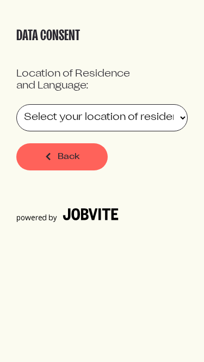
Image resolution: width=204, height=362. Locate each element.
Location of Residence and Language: (73, 80)
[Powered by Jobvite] (67, 220)
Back (69, 157)
